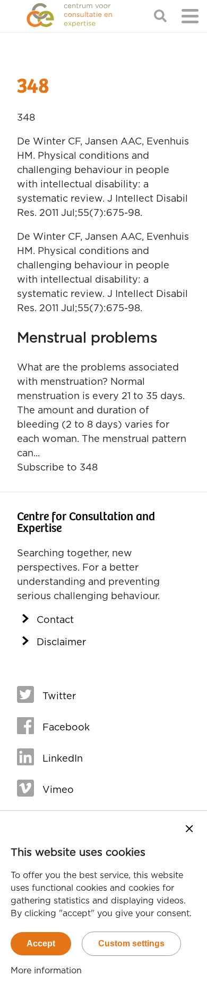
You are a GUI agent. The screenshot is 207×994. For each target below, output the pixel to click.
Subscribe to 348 (57, 468)
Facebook (66, 728)
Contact (55, 620)
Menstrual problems (87, 338)
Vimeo (58, 790)
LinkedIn (62, 759)
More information (46, 970)
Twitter (59, 696)
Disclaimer (61, 642)
